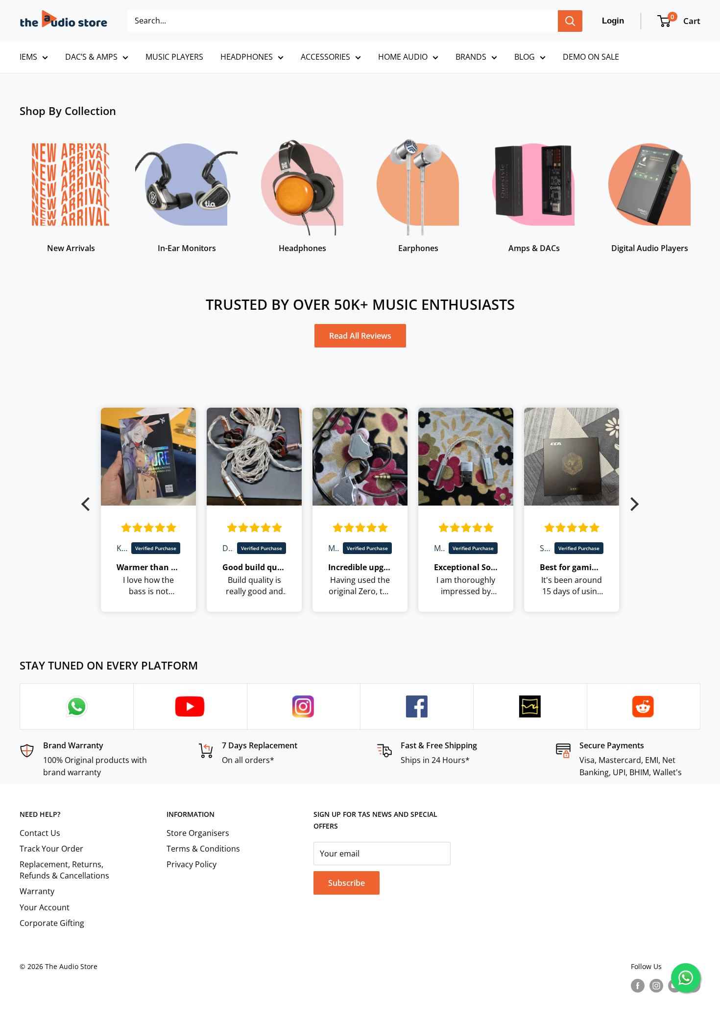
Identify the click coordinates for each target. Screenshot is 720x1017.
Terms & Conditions (203, 848)
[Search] (570, 21)
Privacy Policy (191, 864)
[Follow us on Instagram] (656, 986)
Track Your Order (51, 848)
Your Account (45, 907)
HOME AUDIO (403, 56)
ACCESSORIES (325, 56)
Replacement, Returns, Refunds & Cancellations (64, 869)
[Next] (700, 189)
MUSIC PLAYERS (174, 56)
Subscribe (346, 883)
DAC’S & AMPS (91, 56)
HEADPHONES (246, 56)
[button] (88, 503)
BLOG (524, 56)
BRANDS (471, 56)
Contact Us (40, 833)
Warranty (37, 891)
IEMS (28, 56)
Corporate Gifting (52, 923)
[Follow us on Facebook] (638, 986)
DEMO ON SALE (591, 56)
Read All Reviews (360, 335)
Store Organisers (198, 833)
